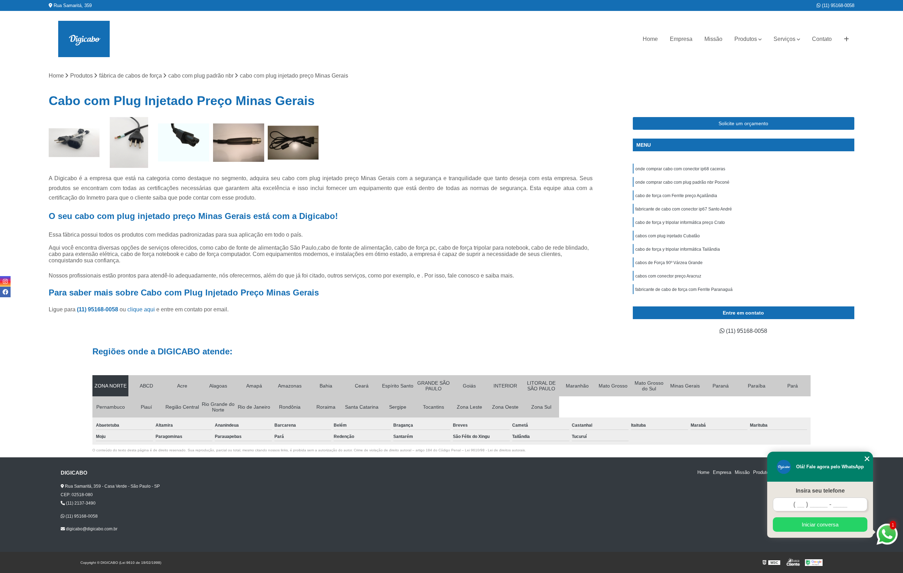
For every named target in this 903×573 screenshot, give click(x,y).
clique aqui (141, 309)
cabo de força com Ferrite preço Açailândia (676, 195)
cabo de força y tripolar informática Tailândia (677, 249)
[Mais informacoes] (846, 39)
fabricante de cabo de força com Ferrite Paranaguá (684, 289)
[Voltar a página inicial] (84, 39)
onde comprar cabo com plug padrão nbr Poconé (682, 182)
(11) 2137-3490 (80, 503)
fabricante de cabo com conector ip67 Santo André (683, 209)
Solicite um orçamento (743, 123)
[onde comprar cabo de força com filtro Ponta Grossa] (293, 142)
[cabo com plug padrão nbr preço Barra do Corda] (128, 142)
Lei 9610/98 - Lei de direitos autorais (495, 450)
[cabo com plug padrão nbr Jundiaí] (74, 142)
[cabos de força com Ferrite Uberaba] (183, 142)
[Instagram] (5, 281)
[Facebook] (5, 292)
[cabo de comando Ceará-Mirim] (238, 142)
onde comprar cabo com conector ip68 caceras (680, 168)
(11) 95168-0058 (837, 5)
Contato (822, 39)
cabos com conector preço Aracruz (668, 276)
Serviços (784, 39)
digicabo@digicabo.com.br (91, 528)
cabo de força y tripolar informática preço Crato (680, 222)
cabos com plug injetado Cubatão (667, 235)
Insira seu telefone (820, 491)
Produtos (745, 39)
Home (650, 39)
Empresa (681, 39)
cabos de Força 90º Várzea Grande (669, 262)
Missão (713, 39)
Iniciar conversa (820, 525)
